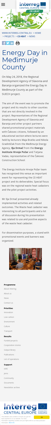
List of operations (11, 359)
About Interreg (10, 289)
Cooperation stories (12, 345)
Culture (7, 326)
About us (8, 293)
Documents (9, 382)
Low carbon (9, 317)
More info (12, 423)
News (32, 36)
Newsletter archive (12, 387)
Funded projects (11, 340)
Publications (9, 354)
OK (42, 417)
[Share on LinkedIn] (12, 43)
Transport (8, 331)
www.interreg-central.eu (17, 33)
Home (38, 33)
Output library (9, 350)
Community (9, 378)
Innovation (8, 312)
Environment (9, 321)
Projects (9, 36)
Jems (6, 373)
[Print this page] (17, 43)
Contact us (8, 303)
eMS (6, 368)
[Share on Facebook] (4, 43)
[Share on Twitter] (8, 43)
